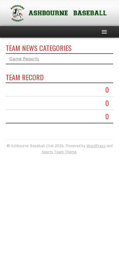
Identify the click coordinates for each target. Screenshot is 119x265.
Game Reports (24, 58)
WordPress (96, 145)
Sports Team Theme (59, 152)
